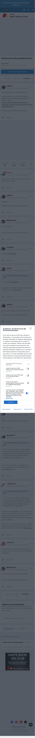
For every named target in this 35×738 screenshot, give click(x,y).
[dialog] (17, 369)
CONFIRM (11, 402)
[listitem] (17, 364)
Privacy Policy (28, 409)
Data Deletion (6, 409)
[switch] (27, 369)
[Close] (31, 329)
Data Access (17, 409)
